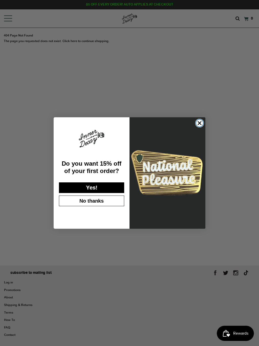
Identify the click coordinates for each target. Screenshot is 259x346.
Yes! (91, 187)
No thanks (91, 201)
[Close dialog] (199, 123)
